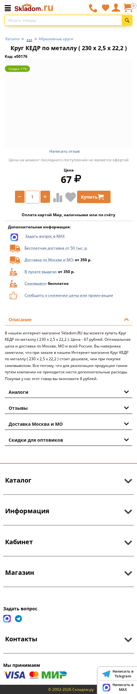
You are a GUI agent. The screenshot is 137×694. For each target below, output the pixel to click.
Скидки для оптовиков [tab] (36, 440)
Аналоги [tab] (18, 392)
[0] (127, 10)
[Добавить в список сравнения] (56, 197)
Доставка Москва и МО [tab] (36, 424)
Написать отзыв (64, 151)
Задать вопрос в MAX (45, 236)
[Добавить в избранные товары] (70, 197)
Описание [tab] (20, 319)
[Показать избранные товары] (105, 7)
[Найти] (127, 20)
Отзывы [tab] (18, 408)
